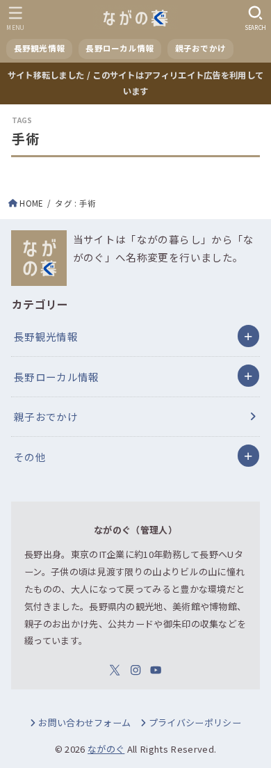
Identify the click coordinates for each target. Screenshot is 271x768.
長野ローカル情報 (56, 376)
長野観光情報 (46, 336)
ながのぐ (106, 748)
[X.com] (114, 669)
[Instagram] (135, 669)
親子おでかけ (46, 416)
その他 (30, 456)
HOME (31, 203)
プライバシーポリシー (195, 722)
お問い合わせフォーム (84, 722)
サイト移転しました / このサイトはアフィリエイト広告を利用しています (136, 83)
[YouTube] (155, 669)
